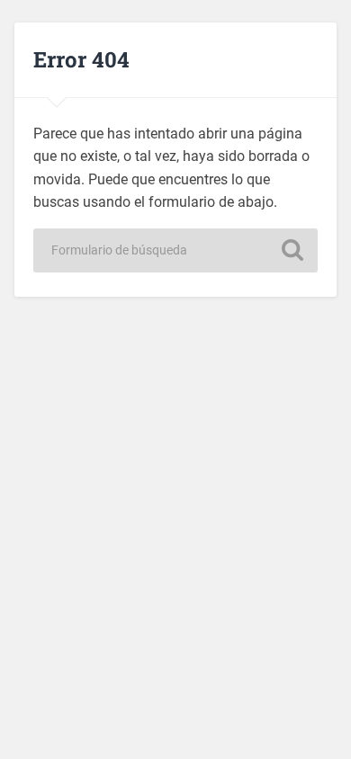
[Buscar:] (175, 250)
